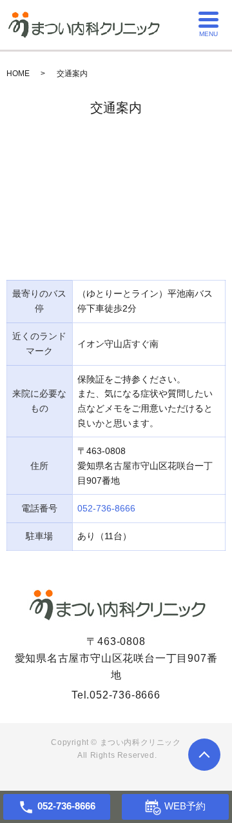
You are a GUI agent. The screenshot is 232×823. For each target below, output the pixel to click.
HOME (18, 73)
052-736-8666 (106, 508)
